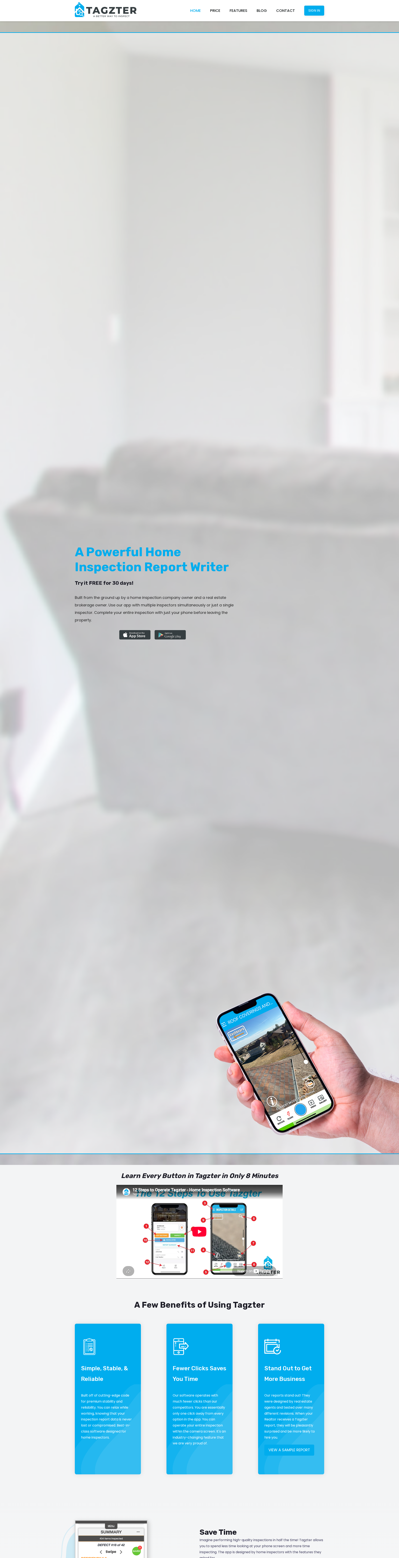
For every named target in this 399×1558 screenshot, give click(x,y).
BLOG (262, 10)
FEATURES (238, 10)
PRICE (215, 10)
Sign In (314, 10)
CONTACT (285, 10)
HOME (195, 10)
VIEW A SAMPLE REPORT (289, 1449)
